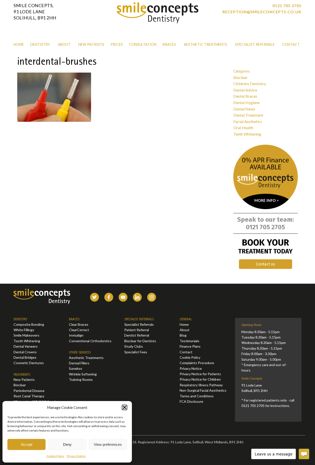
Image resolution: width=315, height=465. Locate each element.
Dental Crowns (25, 352)
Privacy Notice (76, 456)
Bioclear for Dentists (140, 341)
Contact (291, 44)
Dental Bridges (25, 357)
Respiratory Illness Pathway (201, 385)
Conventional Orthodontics (90, 341)
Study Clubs (133, 346)
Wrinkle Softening (83, 374)
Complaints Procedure (197, 363)
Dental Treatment (248, 115)
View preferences (108, 444)
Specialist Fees (135, 352)
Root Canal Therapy (29, 396)
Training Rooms (81, 379)
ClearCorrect (79, 330)
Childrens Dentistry (249, 83)
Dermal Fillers (79, 363)
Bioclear (240, 77)
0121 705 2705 (286, 5)
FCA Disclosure (191, 401)
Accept (26, 444)
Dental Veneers (26, 346)
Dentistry (40, 44)
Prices (116, 44)
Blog (183, 335)
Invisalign (76, 335)
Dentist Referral (136, 335)
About (64, 44)
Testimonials (189, 341)
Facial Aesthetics (247, 121)
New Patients (91, 44)
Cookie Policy (55, 456)
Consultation (143, 44)
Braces (169, 44)
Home (19, 44)
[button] (124, 407)
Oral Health (243, 127)
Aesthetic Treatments (205, 44)
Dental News (244, 109)
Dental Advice (245, 90)
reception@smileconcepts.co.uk (261, 11)
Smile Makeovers (26, 335)
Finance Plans (190, 346)
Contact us (265, 264)
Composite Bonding (29, 324)
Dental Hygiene (246, 102)
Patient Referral (136, 330)
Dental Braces (245, 96)
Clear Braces (78, 324)
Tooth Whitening (27, 341)
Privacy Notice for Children (200, 379)
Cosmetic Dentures (29, 363)
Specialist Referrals (254, 44)
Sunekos (75, 368)
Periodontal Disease (29, 390)
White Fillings (24, 330)
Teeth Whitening (247, 134)
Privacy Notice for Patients (200, 374)
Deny (67, 444)
